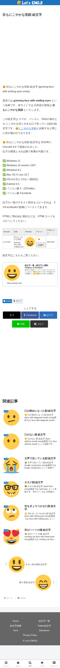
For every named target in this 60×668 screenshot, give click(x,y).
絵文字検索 (15, 625)
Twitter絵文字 (44, 625)
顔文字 (19, 301)
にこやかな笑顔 (27, 128)
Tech (15, 630)
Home (16, 621)
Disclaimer (44, 630)
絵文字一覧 (44, 621)
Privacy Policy (30, 635)
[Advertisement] (30, 50)
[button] (39, 324)
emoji (8, 301)
